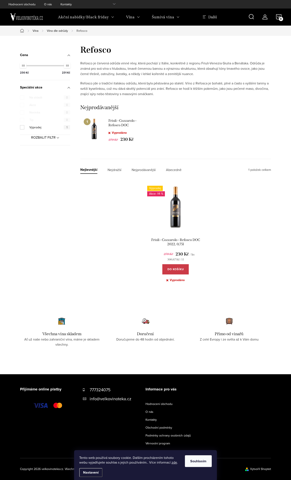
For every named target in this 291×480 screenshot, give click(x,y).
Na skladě (48, 97)
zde (174, 462)
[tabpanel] (112, 130)
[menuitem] (86, 17)
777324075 (100, 390)
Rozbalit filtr (43, 137)
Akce (48, 105)
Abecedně (174, 170)
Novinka (48, 112)
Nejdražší (114, 170)
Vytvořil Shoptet (260, 469)
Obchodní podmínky (159, 427)
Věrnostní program (158, 443)
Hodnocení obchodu (22, 4)
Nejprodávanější (144, 170)
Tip (48, 120)
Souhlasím (198, 461)
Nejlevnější (88, 170)
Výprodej (48, 127)
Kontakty (66, 4)
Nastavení (91, 472)
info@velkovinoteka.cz (110, 399)
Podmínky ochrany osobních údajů (168, 435)
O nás (48, 4)
